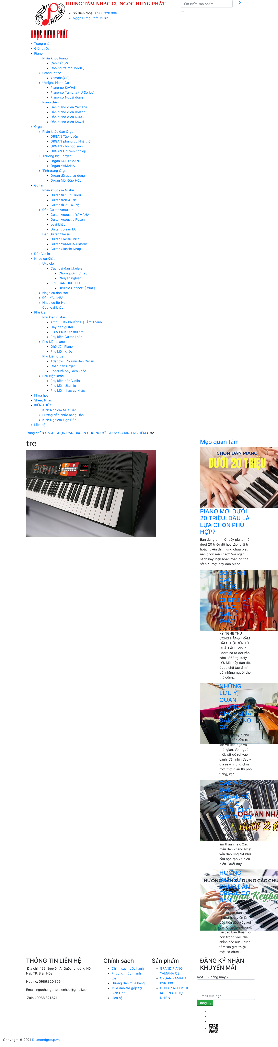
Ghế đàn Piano (61, 346)
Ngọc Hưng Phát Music (90, 18)
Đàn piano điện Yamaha (68, 107)
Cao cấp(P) (59, 63)
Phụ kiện (40, 312)
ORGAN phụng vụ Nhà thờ (70, 141)
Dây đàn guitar (61, 327)
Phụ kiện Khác (61, 351)
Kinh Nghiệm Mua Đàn (59, 410)
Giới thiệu (41, 48)
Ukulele (48, 263)
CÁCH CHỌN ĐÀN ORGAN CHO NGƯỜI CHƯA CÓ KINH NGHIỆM (95, 433)
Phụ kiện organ (53, 356)
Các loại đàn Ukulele (66, 268)
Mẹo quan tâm (219, 441)
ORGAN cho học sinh (66, 146)
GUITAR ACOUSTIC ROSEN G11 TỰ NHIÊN (174, 993)
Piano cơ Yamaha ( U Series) (72, 92)
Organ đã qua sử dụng (67, 175)
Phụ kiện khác (53, 376)
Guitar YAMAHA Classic (68, 244)
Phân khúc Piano (55, 58)
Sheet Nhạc (43, 400)
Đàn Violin (42, 254)
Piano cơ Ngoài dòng (66, 97)
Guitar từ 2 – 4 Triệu (65, 205)
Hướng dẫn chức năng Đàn (63, 415)
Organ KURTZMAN (64, 161)
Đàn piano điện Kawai (67, 122)
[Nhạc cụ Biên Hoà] (49, 20)
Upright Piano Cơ (55, 83)
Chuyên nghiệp (70, 278)
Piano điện (50, 102)
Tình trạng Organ (55, 171)
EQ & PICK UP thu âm (66, 332)
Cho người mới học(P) (67, 68)
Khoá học (41, 395)
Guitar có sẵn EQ (63, 229)
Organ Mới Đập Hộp (65, 180)
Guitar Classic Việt (64, 239)
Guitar (39, 185)
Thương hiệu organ (56, 156)
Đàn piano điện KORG (67, 117)
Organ (39, 127)
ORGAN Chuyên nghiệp (68, 151)
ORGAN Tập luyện (64, 136)
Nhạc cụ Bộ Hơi (54, 302)
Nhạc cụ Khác (44, 259)
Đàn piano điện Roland (67, 112)
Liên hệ (39, 425)
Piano (38, 53)
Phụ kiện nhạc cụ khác (67, 390)
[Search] (182, 11)
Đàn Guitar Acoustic (57, 210)
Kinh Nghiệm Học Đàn (59, 420)
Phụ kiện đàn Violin (65, 381)
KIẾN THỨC (43, 405)
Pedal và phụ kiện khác (68, 371)
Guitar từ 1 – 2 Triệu (65, 195)
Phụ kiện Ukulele (63, 386)
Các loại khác (52, 307)
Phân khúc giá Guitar (58, 190)
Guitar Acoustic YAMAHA (69, 215)
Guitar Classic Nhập (65, 249)
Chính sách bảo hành (128, 968)
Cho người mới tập (73, 273)
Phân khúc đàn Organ (58, 131)
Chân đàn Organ (63, 366)
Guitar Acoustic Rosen (67, 219)
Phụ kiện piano (53, 342)
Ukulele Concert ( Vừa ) (77, 288)
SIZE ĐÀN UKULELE (65, 283)
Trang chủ (41, 44)
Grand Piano (51, 73)
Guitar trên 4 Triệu (64, 200)
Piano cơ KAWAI (62, 88)
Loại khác (57, 224)
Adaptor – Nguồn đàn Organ (72, 361)
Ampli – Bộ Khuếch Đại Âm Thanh (76, 322)
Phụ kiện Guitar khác (66, 337)
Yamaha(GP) (60, 78)
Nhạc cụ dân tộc (55, 293)
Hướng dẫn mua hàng (128, 983)
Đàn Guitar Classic (56, 234)
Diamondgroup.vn (46, 1040)
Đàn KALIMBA (52, 298)
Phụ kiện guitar (53, 317)
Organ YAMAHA (62, 166)
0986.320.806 (106, 13)
